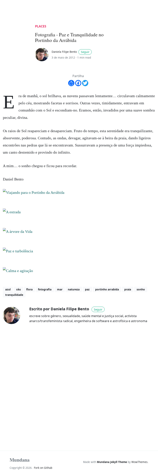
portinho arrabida (107, 289)
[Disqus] (79, 381)
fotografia (44, 289)
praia (127, 289)
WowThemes (139, 462)
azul (8, 289)
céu (18, 289)
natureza (74, 289)
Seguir (85, 52)
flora (29, 289)
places (40, 26)
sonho (141, 289)
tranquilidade (14, 295)
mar (59, 289)
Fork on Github (43, 468)
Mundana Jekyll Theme (112, 462)
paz (87, 289)
